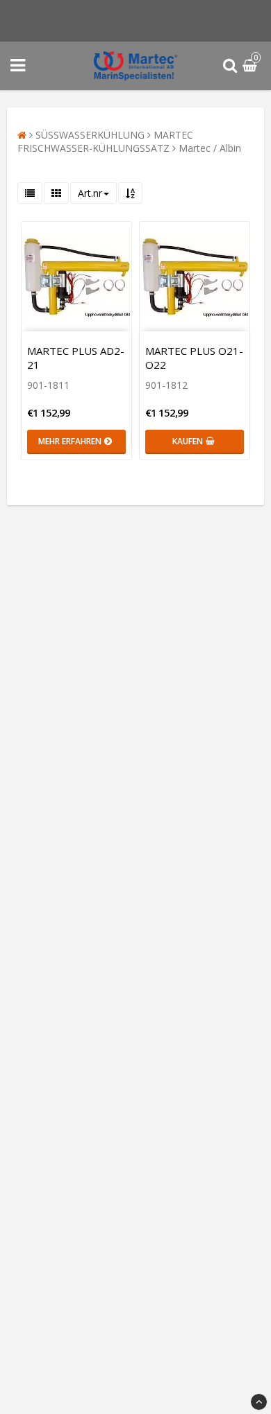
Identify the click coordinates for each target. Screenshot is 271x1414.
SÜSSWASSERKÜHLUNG (90, 134)
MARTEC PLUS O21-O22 (194, 358)
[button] (252, 66)
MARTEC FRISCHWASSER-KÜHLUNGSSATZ (105, 141)
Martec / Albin (210, 148)
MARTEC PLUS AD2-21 (75, 358)
